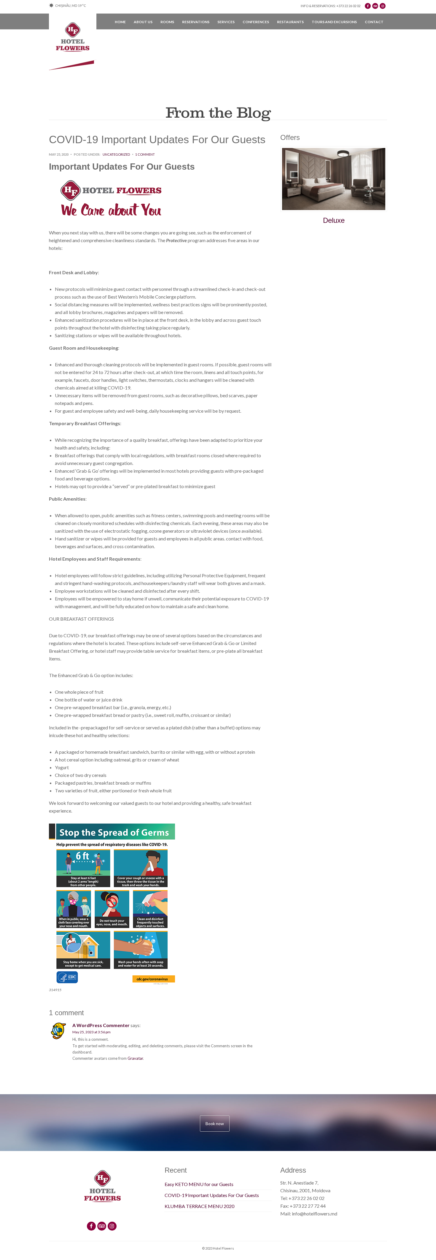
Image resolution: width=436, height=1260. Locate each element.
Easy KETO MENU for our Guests (199, 1184)
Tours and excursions (334, 22)
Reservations (195, 22)
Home (120, 22)
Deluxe (334, 220)
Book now (215, 1123)
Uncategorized (116, 154)
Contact (374, 22)
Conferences (256, 22)
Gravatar (135, 1058)
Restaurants (290, 22)
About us (143, 22)
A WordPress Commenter (101, 1025)
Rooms (167, 22)
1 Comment (145, 154)
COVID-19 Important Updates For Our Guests (212, 1195)
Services (226, 22)
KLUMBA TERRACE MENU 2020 (199, 1206)
